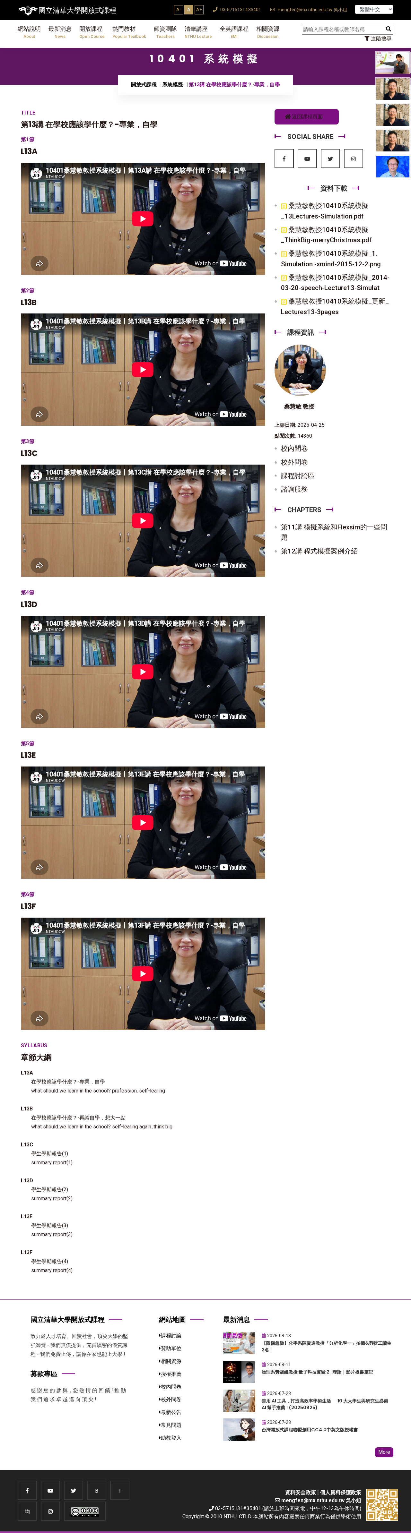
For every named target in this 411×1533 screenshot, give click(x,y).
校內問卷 (294, 448)
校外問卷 (294, 462)
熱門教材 (129, 32)
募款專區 (44, 1373)
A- (178, 9)
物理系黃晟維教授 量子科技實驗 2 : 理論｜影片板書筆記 (317, 1372)
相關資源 (267, 32)
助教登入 (171, 1438)
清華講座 (198, 32)
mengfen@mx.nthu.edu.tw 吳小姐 (311, 10)
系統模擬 (172, 84)
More (384, 1452)
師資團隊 (165, 32)
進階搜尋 (380, 39)
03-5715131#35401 (240, 10)
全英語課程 (234, 32)
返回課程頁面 (307, 117)
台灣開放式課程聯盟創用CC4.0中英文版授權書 (310, 1429)
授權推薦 (171, 1374)
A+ (199, 9)
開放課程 (92, 32)
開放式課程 (144, 84)
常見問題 (171, 1425)
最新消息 (60, 32)
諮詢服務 (294, 489)
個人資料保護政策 (340, 1492)
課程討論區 (298, 476)
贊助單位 (171, 1348)
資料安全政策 (300, 1492)
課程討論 (171, 1335)
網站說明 (29, 32)
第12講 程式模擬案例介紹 (319, 551)
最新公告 (171, 1412)
